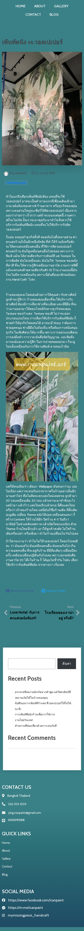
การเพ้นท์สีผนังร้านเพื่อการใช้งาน (35, 714)
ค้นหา (12, 655)
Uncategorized (16, 182)
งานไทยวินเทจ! (24, 720)
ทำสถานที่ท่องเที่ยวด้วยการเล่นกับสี (36, 726)
